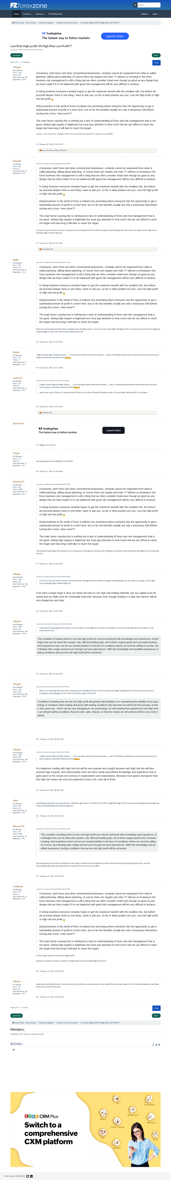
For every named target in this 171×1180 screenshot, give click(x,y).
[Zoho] (85, 1129)
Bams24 (58, 150)
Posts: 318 (17, 166)
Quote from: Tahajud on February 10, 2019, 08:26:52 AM (53, 829)
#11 (37, 790)
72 (22, 62)
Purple (44, 413)
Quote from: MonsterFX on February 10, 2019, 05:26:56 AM (54, 624)
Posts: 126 (17, 892)
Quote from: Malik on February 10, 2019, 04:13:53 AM (52, 686)
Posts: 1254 (17, 73)
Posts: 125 (17, 383)
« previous (16, 55)
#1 (37, 144)
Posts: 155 (17, 806)
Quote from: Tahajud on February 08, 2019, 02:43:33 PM (53, 163)
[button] (156, 62)
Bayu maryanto (47, 150)
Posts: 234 (17, 265)
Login (154, 14)
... (20, 62)
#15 (37, 997)
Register (145, 14)
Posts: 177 (17, 358)
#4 (37, 368)
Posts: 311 (17, 987)
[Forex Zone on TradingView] (31, 1176)
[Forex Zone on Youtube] (27, 1176)
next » (156, 55)
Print (156, 62)
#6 (37, 445)
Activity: (16, 1044)
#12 (37, 816)
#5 (37, 407)
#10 (37, 739)
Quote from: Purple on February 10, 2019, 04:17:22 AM (52, 380)
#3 (37, 342)
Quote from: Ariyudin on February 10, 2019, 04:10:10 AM (53, 576)
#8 (37, 611)
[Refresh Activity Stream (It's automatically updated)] (156, 1044)
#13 (37, 876)
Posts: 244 (17, 487)
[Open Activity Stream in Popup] (153, 1044)
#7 (37, 564)
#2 (37, 243)
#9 (37, 674)
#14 (37, 971)
